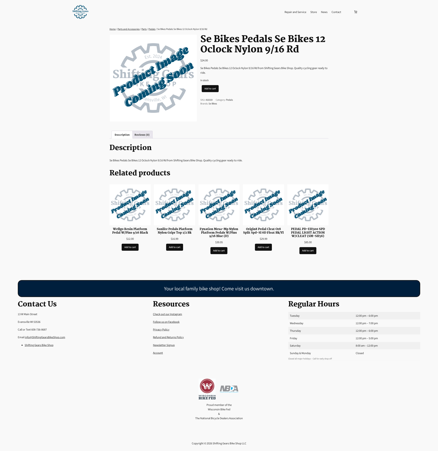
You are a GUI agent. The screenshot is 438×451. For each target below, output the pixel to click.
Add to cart (210, 88)
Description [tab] (122, 135)
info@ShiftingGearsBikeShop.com (45, 337)
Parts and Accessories (129, 29)
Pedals (152, 29)
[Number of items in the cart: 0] (355, 12)
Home (113, 29)
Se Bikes (213, 103)
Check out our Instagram (167, 314)
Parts (144, 29)
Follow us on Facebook (166, 322)
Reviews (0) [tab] (142, 135)
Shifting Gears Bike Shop (39, 345)
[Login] (347, 12)
